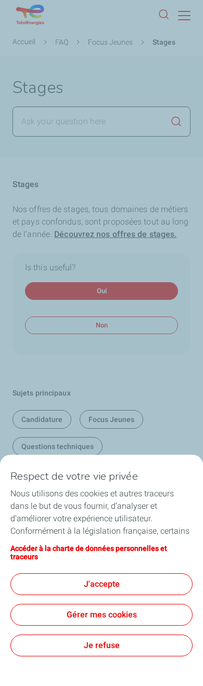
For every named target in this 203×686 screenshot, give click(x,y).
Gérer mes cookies (102, 614)
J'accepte (102, 584)
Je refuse (102, 645)
